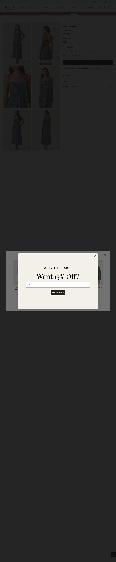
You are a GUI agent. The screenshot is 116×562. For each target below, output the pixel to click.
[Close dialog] (95, 256)
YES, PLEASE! (58, 292)
